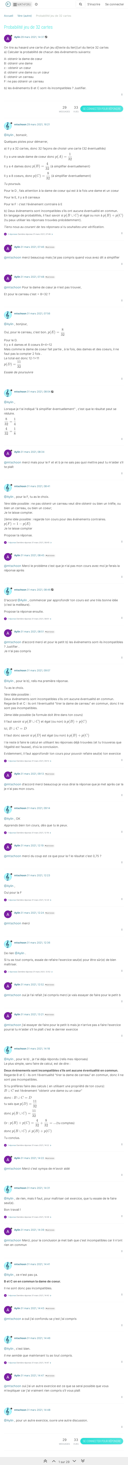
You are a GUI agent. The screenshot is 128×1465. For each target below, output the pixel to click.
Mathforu (24, 4)
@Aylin (9, 135)
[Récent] (36, 4)
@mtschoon (50, 247)
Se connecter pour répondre (102, 108)
